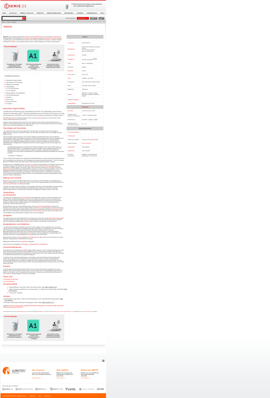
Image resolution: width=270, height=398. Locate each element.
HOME (4, 13)
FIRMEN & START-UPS (26, 13)
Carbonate (56, 37)
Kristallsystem (71, 55)
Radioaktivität (71, 147)
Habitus (70, 94)
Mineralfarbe (52, 218)
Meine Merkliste (71, 18)
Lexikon (8, 22)
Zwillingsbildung (72, 103)
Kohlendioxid (37, 210)
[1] (23, 112)
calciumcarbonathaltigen (43, 206)
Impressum (32, 396)
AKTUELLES (13, 13)
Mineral (27, 37)
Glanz (69, 78)
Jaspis (20, 237)
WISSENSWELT (69, 13)
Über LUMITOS (62, 370)
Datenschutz (47, 396)
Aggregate (48, 39)
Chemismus (71, 43)
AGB (40, 396)
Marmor (37, 208)
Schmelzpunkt (71, 136)
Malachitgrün (60, 218)
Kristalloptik (85, 107)
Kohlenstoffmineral (17, 307)
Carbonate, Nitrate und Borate (54, 305)
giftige (26, 250)
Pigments (27, 221)
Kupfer (5, 119)
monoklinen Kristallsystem (31, 38)
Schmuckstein (26, 197)
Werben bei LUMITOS (89, 370)
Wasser (35, 166)
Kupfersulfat (54, 209)
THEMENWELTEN (91, 13)
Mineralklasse (71, 49)
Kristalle (13, 41)
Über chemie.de (38, 370)
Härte (13, 118)
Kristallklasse (71, 59)
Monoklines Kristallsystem (37, 305)
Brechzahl (70, 110)
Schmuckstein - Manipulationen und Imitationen (34, 244)
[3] (53, 159)
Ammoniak (91, 139)
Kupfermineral (7, 307)
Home (3, 22)
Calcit (18, 184)
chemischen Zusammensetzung (52, 38)
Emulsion (45, 166)
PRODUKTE (40, 13)
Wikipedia (41, 311)
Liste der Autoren (88, 311)
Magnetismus (71, 150)
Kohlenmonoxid (7, 169)
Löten (29, 164)
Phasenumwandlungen (73, 132)
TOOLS (102, 13)
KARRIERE (80, 13)
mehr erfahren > (36, 378)
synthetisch (24, 241)
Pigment (26, 305)
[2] (63, 114)
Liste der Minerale (9, 281)
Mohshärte (70, 70)
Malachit (23, 311)
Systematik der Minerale (11, 279)
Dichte (69, 74)
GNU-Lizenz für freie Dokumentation (62, 311)
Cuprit (7, 184)
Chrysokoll (88, 143)
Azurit (83, 143)
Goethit (11, 184)
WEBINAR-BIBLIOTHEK (54, 13)
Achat (29, 237)
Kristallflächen (75, 99)
